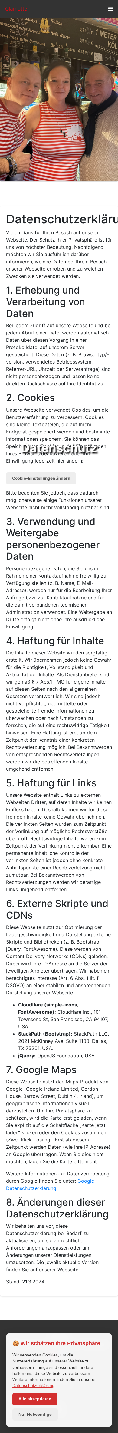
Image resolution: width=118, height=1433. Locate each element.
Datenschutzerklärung (33, 1385)
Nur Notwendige (35, 1414)
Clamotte (16, 9)
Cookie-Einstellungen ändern (41, 478)
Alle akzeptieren (34, 1399)
